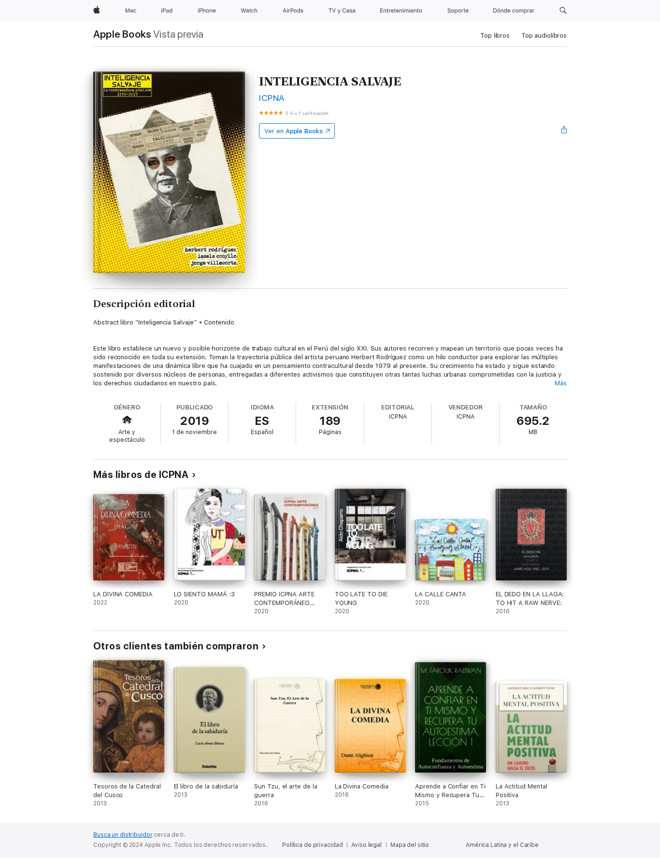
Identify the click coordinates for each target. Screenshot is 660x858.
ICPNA (271, 98)
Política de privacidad (312, 845)
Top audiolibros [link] (544, 35)
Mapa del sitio (409, 845)
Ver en (293, 131)
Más (561, 383)
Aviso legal (366, 845)
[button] (563, 10)
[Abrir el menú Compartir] (564, 131)
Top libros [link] (495, 35)
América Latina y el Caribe (502, 845)
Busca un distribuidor (122, 834)
